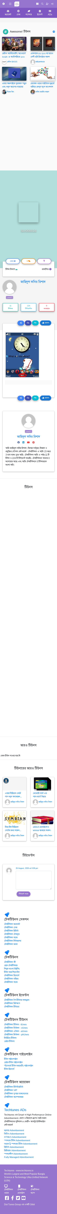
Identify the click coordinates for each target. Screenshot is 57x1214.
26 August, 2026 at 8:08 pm (27, 868)
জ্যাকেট (8, 14)
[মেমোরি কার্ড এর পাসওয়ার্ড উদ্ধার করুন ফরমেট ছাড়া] (42, 784)
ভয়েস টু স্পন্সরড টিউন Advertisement (20, 1143)
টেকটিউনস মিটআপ (12, 1003)
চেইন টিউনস (9, 1041)
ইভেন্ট (39, 14)
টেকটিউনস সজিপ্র (11, 978)
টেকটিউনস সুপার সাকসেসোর (16, 1093)
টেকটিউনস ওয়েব (8, 1191)
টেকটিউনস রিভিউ (11, 930)
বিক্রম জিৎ (10, 92)
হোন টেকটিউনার (10, 965)
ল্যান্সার (29, 14)
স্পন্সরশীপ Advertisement (16, 1153)
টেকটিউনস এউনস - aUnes (15, 1031)
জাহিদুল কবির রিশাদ (33, 282)
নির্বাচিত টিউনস (10, 1038)
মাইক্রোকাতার (40, 62)
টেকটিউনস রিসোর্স (11, 975)
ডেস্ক (18, 14)
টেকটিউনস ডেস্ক (10, 927)
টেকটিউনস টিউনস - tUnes (15, 1024)
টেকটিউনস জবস (11, 944)
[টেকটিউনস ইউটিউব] (23, 1199)
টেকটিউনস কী (10, 962)
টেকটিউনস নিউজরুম (12, 940)
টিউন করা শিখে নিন (12, 972)
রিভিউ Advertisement (14, 1147)
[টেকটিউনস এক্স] (18, 1199)
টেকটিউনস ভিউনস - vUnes (16, 1028)
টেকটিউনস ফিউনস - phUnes (16, 1034)
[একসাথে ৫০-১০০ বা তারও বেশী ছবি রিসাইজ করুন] (43, 43)
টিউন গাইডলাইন (11, 1059)
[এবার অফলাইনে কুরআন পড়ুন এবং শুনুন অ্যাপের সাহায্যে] (14, 73)
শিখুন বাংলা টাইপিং (12, 968)
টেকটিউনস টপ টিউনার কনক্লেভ (16, 1000)
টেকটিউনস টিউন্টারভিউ (13, 1087)
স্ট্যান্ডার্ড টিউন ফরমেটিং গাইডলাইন (18, 1065)
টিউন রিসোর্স (9, 1069)
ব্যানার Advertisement (14, 1130)
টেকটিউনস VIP (10, 1090)
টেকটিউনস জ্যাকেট (12, 924)
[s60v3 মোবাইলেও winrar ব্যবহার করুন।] (42, 817)
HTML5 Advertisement (15, 1137)
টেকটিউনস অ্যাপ (35, 1191)
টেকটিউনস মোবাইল (21, 1191)
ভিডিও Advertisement (14, 1133)
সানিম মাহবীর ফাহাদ (42, 92)
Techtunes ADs (15, 1110)
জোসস (46, 323)
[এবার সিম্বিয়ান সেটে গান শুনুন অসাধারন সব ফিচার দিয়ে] (14, 784)
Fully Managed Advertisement (18, 1157)
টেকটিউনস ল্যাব (10, 937)
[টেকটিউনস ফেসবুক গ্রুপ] (12, 1199)
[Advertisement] (28, 133)
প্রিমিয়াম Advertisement (14, 1150)
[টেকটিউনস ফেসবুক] (7, 1199)
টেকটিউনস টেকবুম (12, 934)
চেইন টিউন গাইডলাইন (13, 1062)
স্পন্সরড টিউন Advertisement (17, 1140)
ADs (50, 14)
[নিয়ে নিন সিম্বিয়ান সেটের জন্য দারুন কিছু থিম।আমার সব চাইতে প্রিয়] (14, 817)
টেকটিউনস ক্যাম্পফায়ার (13, 1097)
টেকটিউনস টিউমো (11, 1006)
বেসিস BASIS (12, 62)
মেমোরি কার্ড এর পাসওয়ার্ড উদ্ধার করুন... (40, 796)
